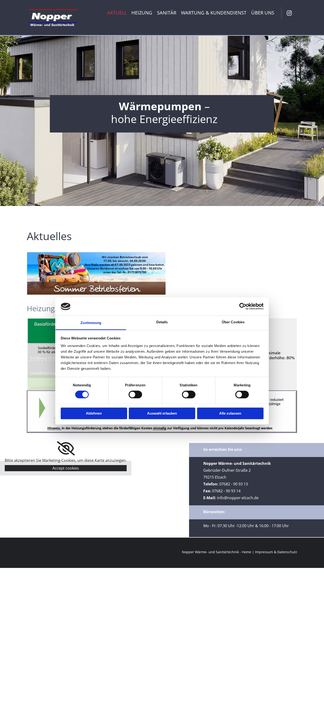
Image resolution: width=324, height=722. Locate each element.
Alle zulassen (230, 413)
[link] (66, 448)
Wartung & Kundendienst (213, 13)
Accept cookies (65, 468)
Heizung (141, 13)
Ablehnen (94, 413)
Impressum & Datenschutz (276, 552)
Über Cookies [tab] (233, 322)
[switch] (135, 394)
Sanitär (166, 13)
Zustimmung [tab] (91, 323)
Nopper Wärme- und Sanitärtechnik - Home (216, 552)
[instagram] (289, 13)
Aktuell (117, 13)
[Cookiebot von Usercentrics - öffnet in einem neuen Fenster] (243, 306)
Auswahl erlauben (162, 413)
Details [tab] (162, 322)
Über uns (262, 13)
